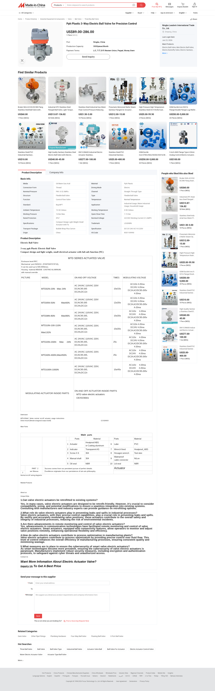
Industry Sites (123, 673)
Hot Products (46, 673)
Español (57, 676)
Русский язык (85, 676)
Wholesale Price (111, 673)
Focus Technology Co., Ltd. (91, 681)
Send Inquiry (88, 56)
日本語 (135, 676)
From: (30, 583)
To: (32, 589)
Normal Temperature (132, 199)
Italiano (95, 676)
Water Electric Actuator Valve (31, 654)
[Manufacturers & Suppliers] (31, 5)
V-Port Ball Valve (116, 636)
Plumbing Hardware (58, 636)
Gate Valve (22, 636)
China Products (59, 673)
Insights (170, 673)
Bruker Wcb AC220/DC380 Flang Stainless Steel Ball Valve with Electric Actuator (187, 179)
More (164, 53)
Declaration (133, 681)
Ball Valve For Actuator (116, 649)
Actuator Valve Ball (94, 649)
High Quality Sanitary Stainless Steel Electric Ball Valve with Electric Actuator (187, 310)
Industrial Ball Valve (74, 649)
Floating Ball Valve (98, 636)
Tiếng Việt (164, 676)
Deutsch (103, 676)
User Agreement (121, 681)
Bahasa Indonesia (176, 676)
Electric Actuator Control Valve (142, 649)
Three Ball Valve (26, 649)
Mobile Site (161, 673)
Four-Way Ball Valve (78, 636)
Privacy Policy (144, 681)
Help (152, 13)
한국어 (127, 676)
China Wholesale (97, 673)
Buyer (140, 13)
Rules (195, 13)
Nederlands (112, 676)
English (49, 676)
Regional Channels (137, 673)
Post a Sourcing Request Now (76, 621)
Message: (29, 594)
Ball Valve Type (56, 649)
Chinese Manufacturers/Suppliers (78, 673)
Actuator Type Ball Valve (57, 654)
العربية (121, 676)
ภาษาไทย (148, 676)
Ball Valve (41, 649)
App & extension (167, 13)
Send (38, 616)
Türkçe (156, 676)
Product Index (150, 673)
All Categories (26, 13)
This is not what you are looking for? (48, 621)
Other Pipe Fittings (38, 636)
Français (75, 676)
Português (66, 676)
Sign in (194, 6)
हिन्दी (141, 676)
